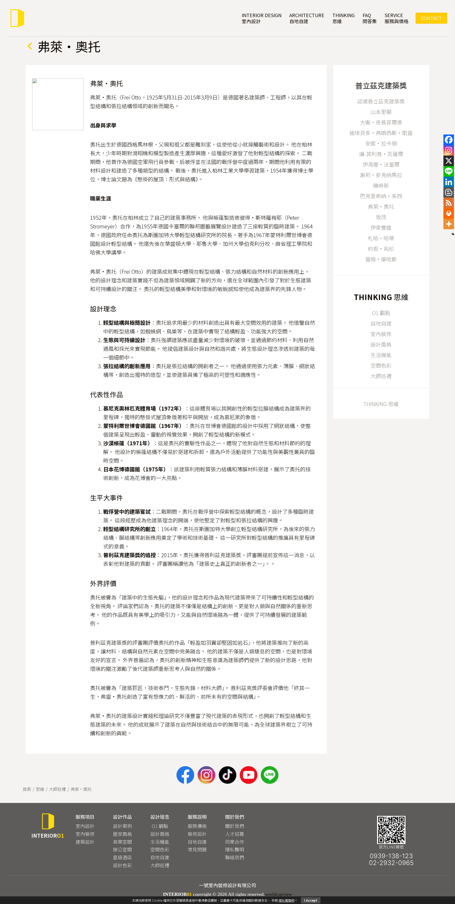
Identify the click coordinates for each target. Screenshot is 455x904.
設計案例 (122, 825)
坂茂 (381, 217)
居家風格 (122, 833)
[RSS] (448, 203)
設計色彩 (122, 865)
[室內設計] (17, 18)
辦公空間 (122, 849)
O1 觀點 (381, 313)
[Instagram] (448, 150)
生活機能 (381, 355)
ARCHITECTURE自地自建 (306, 18)
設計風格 (381, 344)
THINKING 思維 (381, 404)
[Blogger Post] (448, 192)
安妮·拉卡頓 (381, 143)
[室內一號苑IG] (206, 775)
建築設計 (85, 841)
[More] (448, 224)
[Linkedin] (448, 182)
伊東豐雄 (381, 227)
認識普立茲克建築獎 (381, 101)
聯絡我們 (234, 857)
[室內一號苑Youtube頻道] (248, 775)
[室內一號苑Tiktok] (227, 775)
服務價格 (197, 825)
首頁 (27, 789)
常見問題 (197, 849)
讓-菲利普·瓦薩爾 (381, 154)
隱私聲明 (234, 849)
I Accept (310, 900)
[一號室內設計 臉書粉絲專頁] (185, 775)
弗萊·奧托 (381, 206)
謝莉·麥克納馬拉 (381, 175)
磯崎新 (381, 185)
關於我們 (234, 825)
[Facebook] (448, 139)
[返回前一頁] (30, 46)
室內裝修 (381, 334)
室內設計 (85, 825)
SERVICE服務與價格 (396, 18)
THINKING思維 (343, 18)
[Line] (448, 171)
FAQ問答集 (370, 18)
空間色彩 (381, 365)
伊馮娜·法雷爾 (381, 164)
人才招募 (234, 833)
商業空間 (122, 841)
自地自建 (381, 323)
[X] (448, 161)
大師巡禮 (381, 376)
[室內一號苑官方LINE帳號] (269, 775)
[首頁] (47, 821)
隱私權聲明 (286, 900)
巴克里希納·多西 (381, 196)
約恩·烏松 (381, 248)
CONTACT (431, 17)
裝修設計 (197, 833)
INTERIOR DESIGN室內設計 (261, 18)
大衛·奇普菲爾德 (381, 122)
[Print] (448, 213)
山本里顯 (381, 112)
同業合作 (234, 841)
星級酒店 (122, 857)
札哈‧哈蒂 (381, 238)
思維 (40, 789)
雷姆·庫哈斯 (381, 259)
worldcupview (278, 894)
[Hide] (453, 234)
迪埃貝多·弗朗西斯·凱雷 (381, 133)
